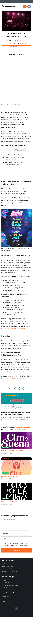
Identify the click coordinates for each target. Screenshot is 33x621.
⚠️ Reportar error (17, 400)
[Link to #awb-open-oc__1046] (25, 6)
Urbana (4, 604)
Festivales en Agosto (8, 569)
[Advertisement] (16, 82)
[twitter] (16, 608)
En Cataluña (5, 583)
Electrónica (5, 596)
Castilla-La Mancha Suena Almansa (12, 451)
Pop (25, 43)
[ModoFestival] (9, 5)
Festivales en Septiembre (10, 571)
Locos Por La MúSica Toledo (10, 502)
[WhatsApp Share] (10, 388)
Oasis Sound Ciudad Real (9, 476)
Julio (7, 41)
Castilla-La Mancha (21, 41)
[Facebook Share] (18, 388)
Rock (3, 599)
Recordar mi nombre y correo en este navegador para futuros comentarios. (15, 544)
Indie (21, 43)
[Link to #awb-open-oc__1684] (29, 6)
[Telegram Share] (22, 388)
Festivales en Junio (8, 564)
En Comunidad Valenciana (10, 585)
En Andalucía (6, 580)
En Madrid (5, 587)
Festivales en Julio (7, 566)
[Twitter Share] (14, 388)
